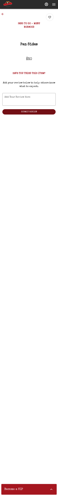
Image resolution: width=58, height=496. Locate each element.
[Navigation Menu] (54, 4)
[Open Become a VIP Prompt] (51, 489)
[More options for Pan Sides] (49, 17)
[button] (3, 14)
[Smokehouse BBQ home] (15, 4)
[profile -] (46, 4)
